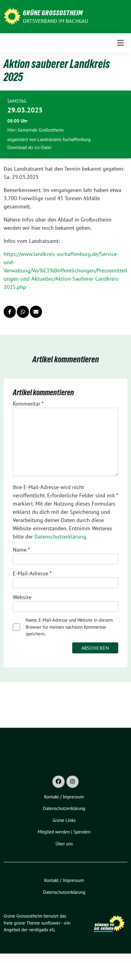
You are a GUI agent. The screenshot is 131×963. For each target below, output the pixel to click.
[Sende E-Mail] (36, 312)
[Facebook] (58, 782)
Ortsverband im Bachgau (55, 21)
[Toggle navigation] (120, 43)
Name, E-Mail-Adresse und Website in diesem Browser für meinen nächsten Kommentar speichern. (69, 627)
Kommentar (28, 403)
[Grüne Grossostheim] (12, 16)
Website (22, 597)
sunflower (50, 923)
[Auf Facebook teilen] (10, 312)
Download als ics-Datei (29, 147)
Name (21, 549)
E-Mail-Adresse (32, 573)
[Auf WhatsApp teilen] (23, 312)
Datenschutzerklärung (60, 536)
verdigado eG (42, 930)
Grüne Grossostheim (53, 13)
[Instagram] (72, 782)
